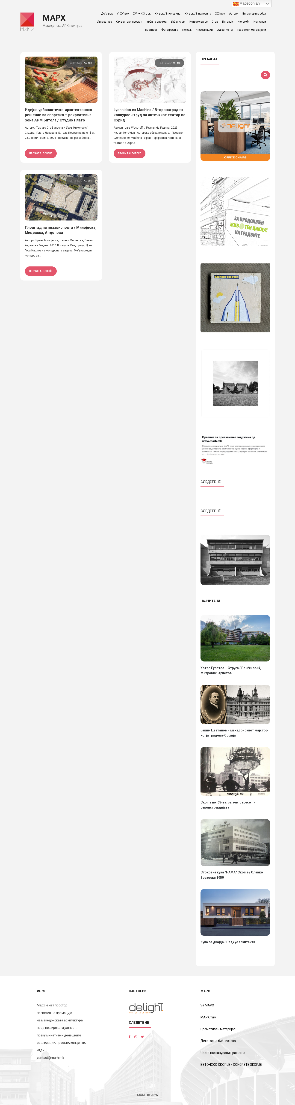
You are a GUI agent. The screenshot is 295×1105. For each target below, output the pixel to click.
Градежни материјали (251, 29)
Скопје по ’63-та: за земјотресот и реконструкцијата (228, 804)
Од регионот (225, 29)
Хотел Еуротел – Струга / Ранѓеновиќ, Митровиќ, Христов (231, 670)
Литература (104, 21)
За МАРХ (207, 1005)
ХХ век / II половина (198, 13)
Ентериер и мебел (254, 13)
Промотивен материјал (218, 1029)
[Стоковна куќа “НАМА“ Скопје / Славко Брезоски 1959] (235, 842)
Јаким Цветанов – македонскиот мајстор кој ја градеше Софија (234, 732)
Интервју (227, 21)
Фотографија (169, 29)
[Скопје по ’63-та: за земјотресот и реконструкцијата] (235, 771)
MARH (141, 1095)
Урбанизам (178, 21)
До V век (107, 13)
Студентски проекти (129, 21)
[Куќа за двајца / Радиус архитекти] (235, 912)
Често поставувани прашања (223, 1053)
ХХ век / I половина (167, 13)
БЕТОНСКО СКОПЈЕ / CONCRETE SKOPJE (231, 1064)
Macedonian (249, 3)
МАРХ (54, 18)
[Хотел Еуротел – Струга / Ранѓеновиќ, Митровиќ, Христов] (235, 638)
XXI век (220, 13)
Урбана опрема (157, 21)
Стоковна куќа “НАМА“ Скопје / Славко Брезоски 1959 (232, 874)
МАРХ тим (208, 1017)
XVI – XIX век (141, 13)
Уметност (151, 29)
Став (215, 21)
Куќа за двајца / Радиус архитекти (228, 942)
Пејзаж (187, 29)
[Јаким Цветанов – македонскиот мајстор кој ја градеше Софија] (235, 704)
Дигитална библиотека (218, 1041)
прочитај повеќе (40, 153)
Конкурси (260, 21)
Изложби (243, 21)
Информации (204, 29)
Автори (233, 13)
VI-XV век (123, 13)
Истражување (198, 21)
